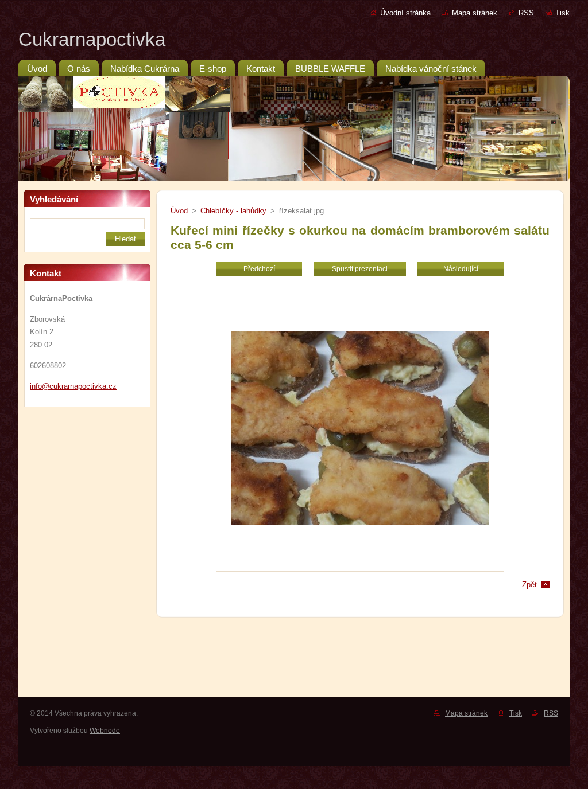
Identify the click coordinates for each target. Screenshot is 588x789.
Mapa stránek (474, 13)
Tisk (562, 13)
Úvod (179, 210)
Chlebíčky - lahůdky (233, 210)
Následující (460, 269)
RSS (526, 13)
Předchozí (259, 269)
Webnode (105, 730)
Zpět (529, 584)
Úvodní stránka (405, 13)
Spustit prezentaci (360, 269)
